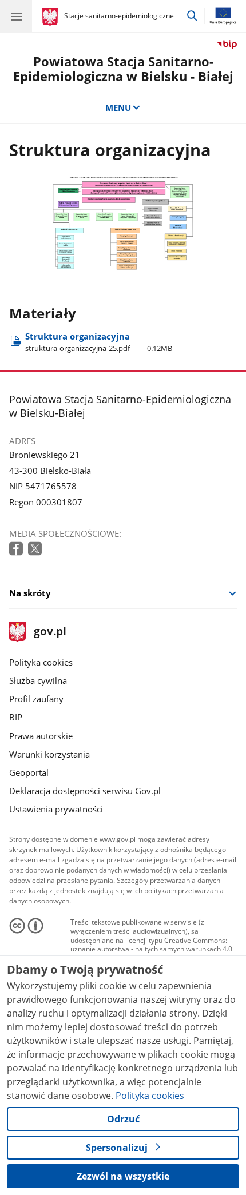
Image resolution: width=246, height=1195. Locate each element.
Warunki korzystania (49, 754)
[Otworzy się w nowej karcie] (17, 549)
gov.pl (49, 632)
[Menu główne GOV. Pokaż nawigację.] (16, 16)
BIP (15, 717)
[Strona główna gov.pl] (51, 17)
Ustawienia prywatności (56, 809)
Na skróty (30, 593)
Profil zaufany (36, 698)
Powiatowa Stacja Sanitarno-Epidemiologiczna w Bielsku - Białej (123, 69)
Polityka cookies (41, 662)
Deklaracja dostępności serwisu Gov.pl (85, 790)
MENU (118, 107)
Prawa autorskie (41, 736)
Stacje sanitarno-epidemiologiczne (119, 16)
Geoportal (29, 772)
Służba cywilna (38, 680)
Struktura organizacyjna (98, 341)
